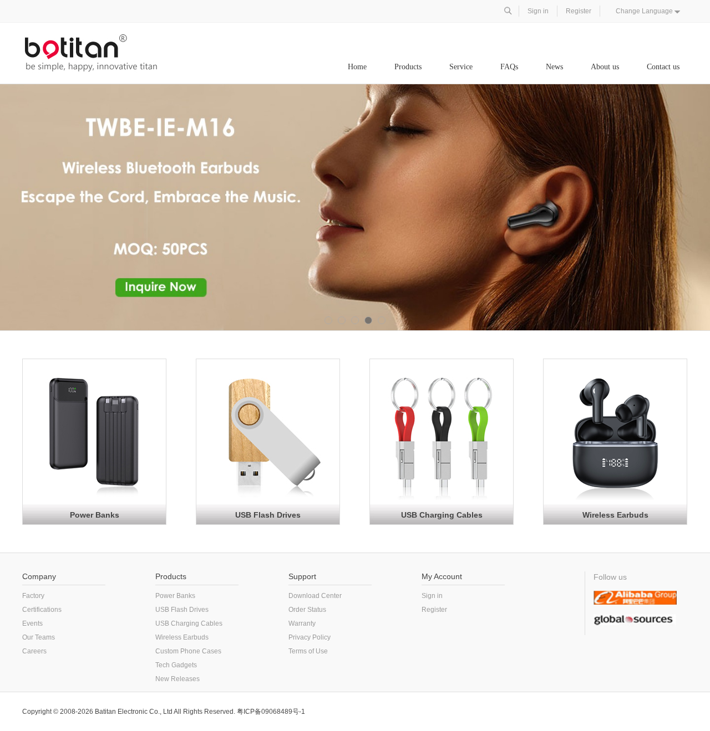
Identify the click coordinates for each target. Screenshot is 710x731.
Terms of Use (308, 651)
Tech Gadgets (176, 665)
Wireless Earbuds (615, 514)
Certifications (42, 610)
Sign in (538, 11)
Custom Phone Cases (188, 651)
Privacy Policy (309, 637)
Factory (33, 596)
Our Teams (38, 637)
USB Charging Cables (442, 514)
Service (461, 67)
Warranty (302, 623)
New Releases (177, 679)
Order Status (307, 610)
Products (408, 67)
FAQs (509, 67)
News (554, 67)
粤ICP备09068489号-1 (271, 711)
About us (605, 67)
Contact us (663, 67)
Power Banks (94, 514)
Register (578, 11)
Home (357, 67)
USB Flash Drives (268, 514)
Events (32, 623)
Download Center (315, 596)
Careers (34, 651)
